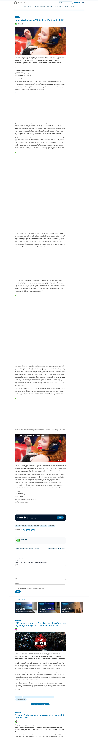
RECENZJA (36, 525)
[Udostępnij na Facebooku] (24, 530)
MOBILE (56, 6)
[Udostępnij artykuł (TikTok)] (29, 530)
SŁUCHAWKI (43, 525)
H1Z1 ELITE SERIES (37, 697)
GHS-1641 (18, 525)
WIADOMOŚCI (25, 6)
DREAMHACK (19, 697)
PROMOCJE (73, 6)
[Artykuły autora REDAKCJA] (16, 629)
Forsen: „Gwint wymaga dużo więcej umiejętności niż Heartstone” (39, 716)
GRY (31, 6)
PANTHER (30, 525)
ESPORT (61, 6)
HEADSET (24, 525)
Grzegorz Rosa (20, 23)
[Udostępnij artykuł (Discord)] (34, 530)
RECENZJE (42, 6)
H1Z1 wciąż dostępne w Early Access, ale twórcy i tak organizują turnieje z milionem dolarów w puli (40, 624)
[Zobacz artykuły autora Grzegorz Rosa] (16, 24)
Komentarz (17, 564)
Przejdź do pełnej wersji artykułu (40, 704)
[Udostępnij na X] (32, 530)
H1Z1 (30, 697)
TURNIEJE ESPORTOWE (21, 699)
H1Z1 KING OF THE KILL (48, 697)
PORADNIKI (49, 6)
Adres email (17, 583)
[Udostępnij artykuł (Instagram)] (27, 530)
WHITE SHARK (51, 525)
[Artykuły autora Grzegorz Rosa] (18, 540)
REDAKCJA (20, 628)
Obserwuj (60, 517)
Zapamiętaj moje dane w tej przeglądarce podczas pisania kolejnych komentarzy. (30, 588)
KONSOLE (36, 6)
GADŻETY (67, 6)
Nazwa (16, 578)
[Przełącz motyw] (82, 2)
